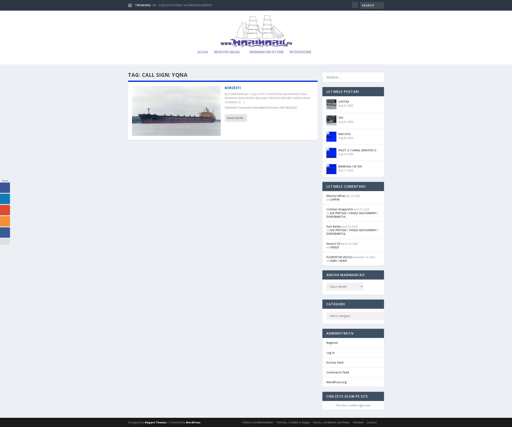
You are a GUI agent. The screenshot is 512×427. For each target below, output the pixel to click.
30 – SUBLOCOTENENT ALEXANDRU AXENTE (182, 5)
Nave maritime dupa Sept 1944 (255, 98)
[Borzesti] (176, 111)
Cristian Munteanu (238, 94)
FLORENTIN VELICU (339, 257)
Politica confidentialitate (257, 422)
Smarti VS (333, 244)
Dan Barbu (333, 226)
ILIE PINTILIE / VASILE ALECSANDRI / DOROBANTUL (352, 215)
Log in (330, 353)
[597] (331, 120)
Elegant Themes (155, 422)
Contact (372, 422)
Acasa (203, 52)
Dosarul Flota (274, 94)
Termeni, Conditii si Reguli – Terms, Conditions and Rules (313, 422)
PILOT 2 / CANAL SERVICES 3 (357, 150)
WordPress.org (336, 382)
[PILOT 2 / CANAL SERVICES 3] (331, 153)
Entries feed (334, 362)
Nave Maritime (291, 94)
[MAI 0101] (331, 137)
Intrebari (358, 422)
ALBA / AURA (338, 261)
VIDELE (334, 247)
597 (340, 118)
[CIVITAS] (331, 104)
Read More (235, 118)
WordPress (193, 422)
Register (332, 343)
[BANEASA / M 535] (331, 169)
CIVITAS (343, 101)
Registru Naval (227, 52)
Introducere (300, 52)
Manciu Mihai (335, 196)
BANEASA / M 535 (350, 166)
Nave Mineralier (283, 98)
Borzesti (233, 88)
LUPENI (335, 199)
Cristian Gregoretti (339, 209)
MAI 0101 (344, 134)
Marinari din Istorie (267, 52)
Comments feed (337, 372)
